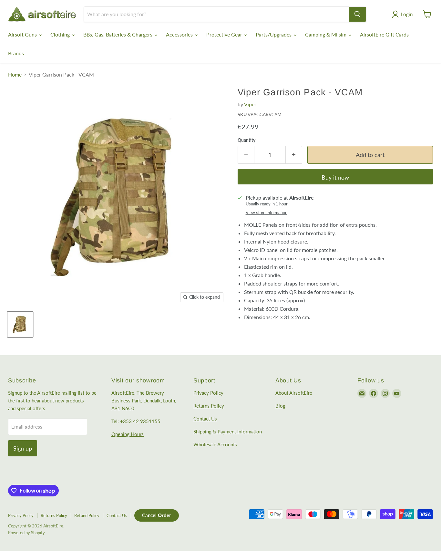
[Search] (357, 14)
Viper (250, 104)
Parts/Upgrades (274, 34)
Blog (280, 406)
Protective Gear (224, 34)
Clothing (60, 34)
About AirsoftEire (293, 393)
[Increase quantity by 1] (294, 155)
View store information (266, 213)
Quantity (246, 140)
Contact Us (205, 418)
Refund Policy (86, 515)
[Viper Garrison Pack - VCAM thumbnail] (20, 324)
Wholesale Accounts (215, 444)
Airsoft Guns (23, 34)
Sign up (22, 448)
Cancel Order (156, 515)
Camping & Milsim (326, 34)
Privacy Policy (208, 393)
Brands (16, 53)
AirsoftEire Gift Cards (384, 34)
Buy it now (335, 177)
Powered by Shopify (26, 532)
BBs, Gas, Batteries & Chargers (118, 34)
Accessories (180, 34)
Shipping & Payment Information (227, 431)
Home (15, 75)
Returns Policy (208, 406)
